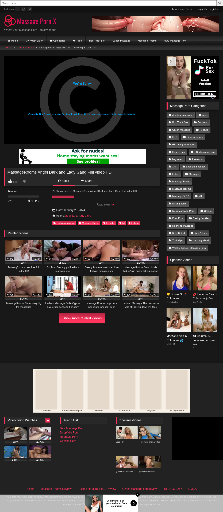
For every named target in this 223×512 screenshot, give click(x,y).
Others (208, 211)
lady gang (85, 215)
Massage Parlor (181, 181)
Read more (104, 204)
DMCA (192, 488)
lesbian (135, 223)
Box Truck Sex (97, 40)
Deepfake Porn (69, 432)
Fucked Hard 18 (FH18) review (97, 488)
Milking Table (179, 203)
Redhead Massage (182, 225)
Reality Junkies (201, 218)
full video (110, 223)
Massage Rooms (147, 40)
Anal (204, 115)
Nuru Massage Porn (175, 40)
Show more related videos (82, 318)
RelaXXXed (178, 233)
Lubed (175, 174)
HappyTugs (178, 152)
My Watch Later (34, 40)
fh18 (174, 137)
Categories (59, 40)
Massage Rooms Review (56, 488)
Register (213, 9)
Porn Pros (177, 218)
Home (14, 40)
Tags (79, 40)
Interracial (197, 159)
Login (200, 9)
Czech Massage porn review (139, 488)
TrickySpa (177, 240)
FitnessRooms (195, 137)
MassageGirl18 (180, 196)
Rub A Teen (200, 233)
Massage (194, 174)
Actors (30, 488)
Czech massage (121, 40)
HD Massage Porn (204, 152)
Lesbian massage (25, 47)
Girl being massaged (183, 144)
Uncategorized (201, 240)
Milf (200, 196)
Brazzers (202, 122)
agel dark (71, 215)
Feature (204, 129)
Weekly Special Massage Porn (189, 247)
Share (88, 180)
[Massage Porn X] (30, 21)
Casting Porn (68, 440)
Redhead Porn (69, 436)
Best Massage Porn (72, 428)
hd (123, 223)
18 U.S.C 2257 (173, 488)
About (65, 180)
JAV (174, 166)
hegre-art (177, 159)
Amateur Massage (182, 115)
